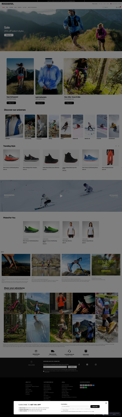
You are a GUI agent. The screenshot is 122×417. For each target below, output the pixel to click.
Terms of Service (89, 411)
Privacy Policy (65, 410)
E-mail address (64, 404)
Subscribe (95, 406)
